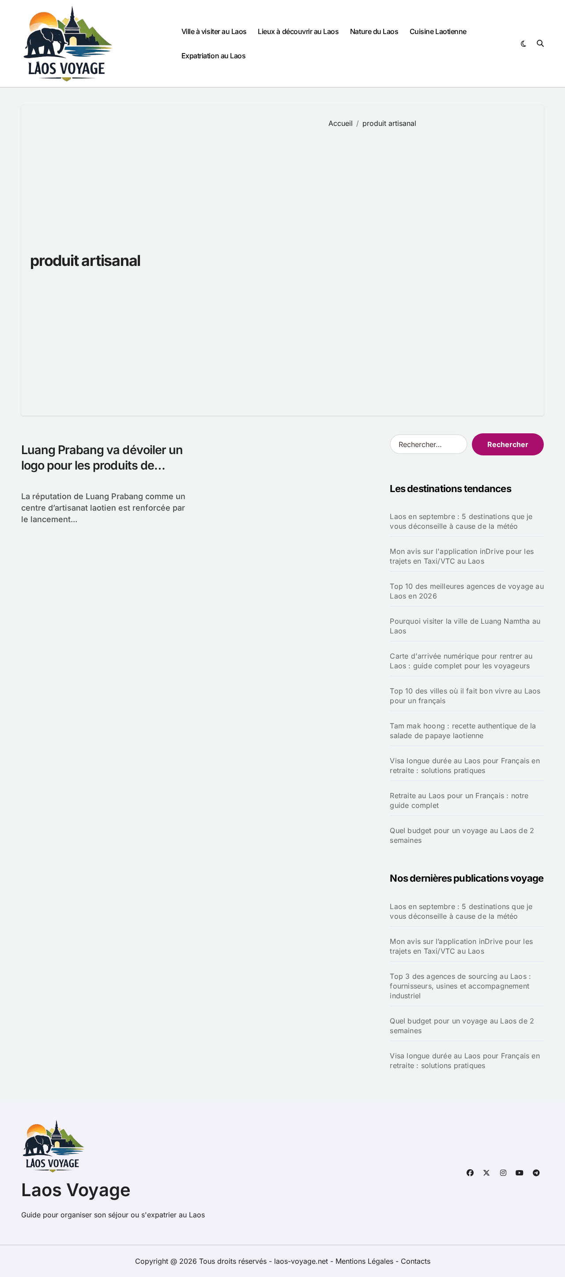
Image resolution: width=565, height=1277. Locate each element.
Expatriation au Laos (213, 55)
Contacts (415, 1261)
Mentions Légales (365, 1261)
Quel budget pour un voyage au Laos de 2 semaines (462, 835)
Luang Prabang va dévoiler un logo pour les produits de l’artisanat (102, 465)
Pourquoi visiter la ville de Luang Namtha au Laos (465, 626)
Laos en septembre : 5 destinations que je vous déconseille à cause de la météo (461, 521)
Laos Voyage (76, 1190)
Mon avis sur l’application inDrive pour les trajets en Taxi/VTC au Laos (461, 946)
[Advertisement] (429, 265)
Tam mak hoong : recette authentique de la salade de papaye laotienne (463, 730)
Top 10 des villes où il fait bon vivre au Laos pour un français (465, 695)
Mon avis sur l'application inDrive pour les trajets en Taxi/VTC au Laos (462, 556)
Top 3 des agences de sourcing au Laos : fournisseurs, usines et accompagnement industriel (460, 986)
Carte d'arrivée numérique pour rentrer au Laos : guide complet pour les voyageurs (461, 661)
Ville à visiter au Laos (214, 31)
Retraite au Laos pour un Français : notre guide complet (459, 800)
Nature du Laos (374, 31)
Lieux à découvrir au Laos (298, 31)
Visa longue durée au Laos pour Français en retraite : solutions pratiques (464, 765)
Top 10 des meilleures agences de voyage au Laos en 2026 (466, 591)
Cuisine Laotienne (438, 31)
